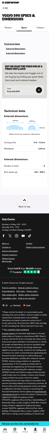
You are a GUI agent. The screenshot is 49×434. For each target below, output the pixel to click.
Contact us (6, 247)
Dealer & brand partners (35, 247)
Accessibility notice (9, 298)
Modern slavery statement (28, 295)
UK (7, 305)
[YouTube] (23, 237)
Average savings (8, 333)
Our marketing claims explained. (16, 330)
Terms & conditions (9, 288)
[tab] (8, 27)
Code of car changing (26, 298)
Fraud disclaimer (8, 291)
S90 (6, 8)
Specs (24, 28)
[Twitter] (10, 237)
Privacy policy (32, 291)
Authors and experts (10, 251)
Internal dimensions (15, 53)
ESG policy (20, 291)
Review (8, 28)
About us (5, 243)
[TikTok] (29, 237)
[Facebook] (4, 237)
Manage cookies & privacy (28, 288)
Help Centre (8, 219)
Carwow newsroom (9, 255)
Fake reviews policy (9, 295)
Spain (28, 305)
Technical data (12, 44)
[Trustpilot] (24, 271)
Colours (40, 28)
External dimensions (15, 49)
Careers (29, 243)
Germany (17, 305)
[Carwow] (10, 2)
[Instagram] (17, 237)
